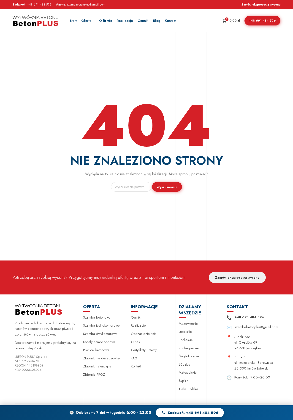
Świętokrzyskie (189, 356)
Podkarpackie (189, 348)
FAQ (134, 358)
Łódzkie (184, 364)
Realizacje (138, 325)
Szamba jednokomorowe (101, 325)
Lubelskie (185, 331)
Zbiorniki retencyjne (97, 366)
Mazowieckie (188, 323)
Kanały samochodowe (99, 341)
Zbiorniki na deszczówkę (101, 358)
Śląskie (183, 380)
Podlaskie (186, 339)
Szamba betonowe (97, 317)
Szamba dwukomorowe (100, 333)
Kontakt (136, 366)
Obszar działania (144, 333)
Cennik (135, 317)
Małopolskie (188, 372)
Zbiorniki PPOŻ (94, 374)
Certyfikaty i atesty (144, 350)
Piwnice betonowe (96, 350)
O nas (135, 341)
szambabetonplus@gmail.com (86, 4)
